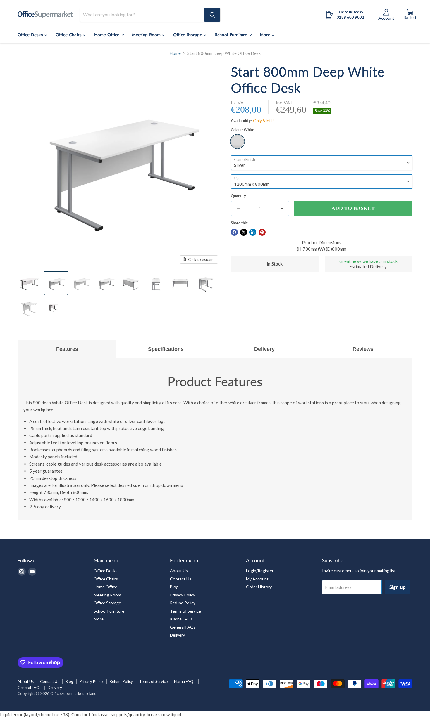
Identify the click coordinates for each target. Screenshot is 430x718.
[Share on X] (243, 232)
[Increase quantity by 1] (282, 208)
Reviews (363, 349)
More (99, 618)
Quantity (238, 196)
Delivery (264, 349)
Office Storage (188, 35)
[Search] (212, 15)
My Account (257, 578)
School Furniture (109, 610)
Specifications (166, 349)
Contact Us (180, 578)
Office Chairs (69, 35)
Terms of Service (185, 610)
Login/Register (260, 570)
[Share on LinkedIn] (252, 232)
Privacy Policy (182, 594)
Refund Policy (182, 602)
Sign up (397, 587)
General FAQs (183, 627)
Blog (174, 586)
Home (175, 53)
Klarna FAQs (181, 618)
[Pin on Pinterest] (262, 232)
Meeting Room (147, 35)
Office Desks (31, 35)
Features (67, 349)
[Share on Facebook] (234, 232)
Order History (259, 586)
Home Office (107, 35)
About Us (179, 570)
